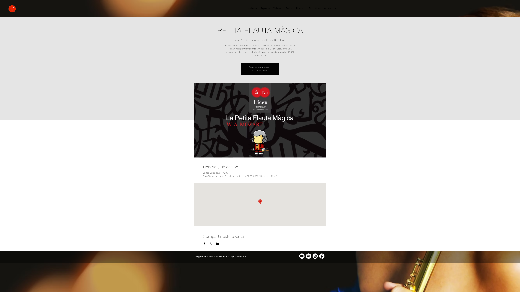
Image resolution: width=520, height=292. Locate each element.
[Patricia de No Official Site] (302, 256)
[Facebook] (321, 256)
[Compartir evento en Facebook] (204, 244)
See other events (260, 70)
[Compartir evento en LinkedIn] (217, 244)
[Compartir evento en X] (211, 244)
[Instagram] (315, 256)
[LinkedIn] (308, 256)
